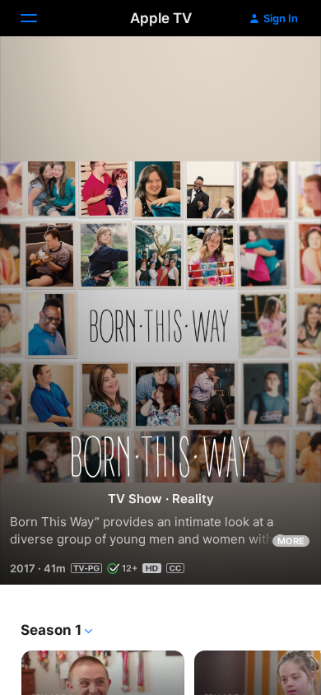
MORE (291, 541)
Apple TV (161, 18)
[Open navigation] (39, 18)
